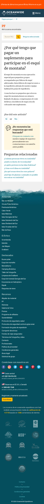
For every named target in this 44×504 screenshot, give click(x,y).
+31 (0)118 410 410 (9, 376)
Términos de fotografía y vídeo (13, 337)
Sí (6, 119)
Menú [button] (37, 13)
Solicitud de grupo (8, 356)
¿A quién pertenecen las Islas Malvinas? (20, 165)
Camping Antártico (9, 269)
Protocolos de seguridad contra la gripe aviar (18, 324)
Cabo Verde (6, 211)
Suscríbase (7, 399)
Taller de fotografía (9, 272)
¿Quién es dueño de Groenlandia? (17, 162)
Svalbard (5, 250)
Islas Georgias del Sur (9, 217)
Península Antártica (9, 207)
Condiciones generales (10, 350)
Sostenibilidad (7, 318)
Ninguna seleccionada (31, 37)
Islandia (4, 243)
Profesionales (7, 344)
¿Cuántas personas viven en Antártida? (20, 159)
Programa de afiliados (10, 314)
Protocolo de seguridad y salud (13, 321)
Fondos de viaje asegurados (12, 334)
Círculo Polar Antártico (10, 204)
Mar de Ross (6, 230)
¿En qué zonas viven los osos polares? (19, 171)
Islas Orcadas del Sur (9, 227)
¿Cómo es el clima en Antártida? (17, 168)
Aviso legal (6, 353)
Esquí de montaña (8, 263)
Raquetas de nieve (8, 288)
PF (3, 301)
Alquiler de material (9, 298)
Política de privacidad (9, 347)
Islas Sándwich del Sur (10, 220)
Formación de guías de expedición (14, 327)
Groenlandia (6, 240)
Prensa (4, 311)
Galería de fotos (7, 308)
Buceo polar (6, 259)
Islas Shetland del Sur (10, 223)
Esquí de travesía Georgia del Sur (14, 279)
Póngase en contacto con (23, 136)
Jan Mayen (6, 246)
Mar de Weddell (7, 201)
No (15, 119)
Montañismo (6, 266)
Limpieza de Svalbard (10, 275)
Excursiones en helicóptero (12, 282)
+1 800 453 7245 (8, 387)
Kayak (4, 285)
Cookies (22, 497)
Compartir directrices (9, 331)
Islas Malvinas (7, 214)
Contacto (5, 340)
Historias (5, 305)
